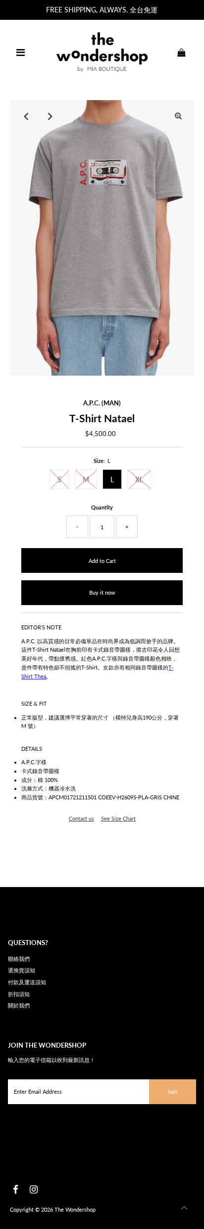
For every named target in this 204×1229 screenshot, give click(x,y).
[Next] (50, 116)
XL (139, 479)
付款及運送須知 (27, 982)
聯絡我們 (19, 958)
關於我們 (19, 1005)
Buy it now (102, 592)
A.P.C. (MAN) (102, 403)
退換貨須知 (21, 970)
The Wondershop (75, 1209)
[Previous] (26, 116)
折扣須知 (19, 994)
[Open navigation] (21, 52)
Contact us (81, 818)
